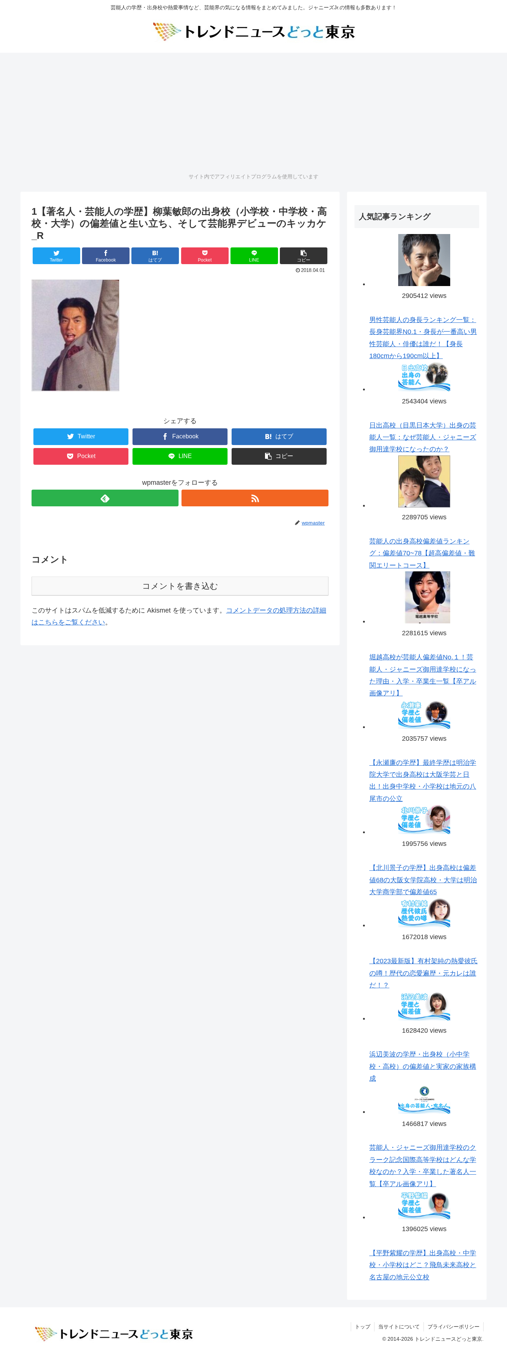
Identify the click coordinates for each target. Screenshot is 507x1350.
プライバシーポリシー (454, 1327)
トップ (362, 1327)
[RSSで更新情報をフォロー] (254, 498)
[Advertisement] (253, 111)
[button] (303, 255)
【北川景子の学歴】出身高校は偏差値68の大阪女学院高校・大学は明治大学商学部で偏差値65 (423, 880)
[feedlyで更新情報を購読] (105, 498)
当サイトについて (399, 1327)
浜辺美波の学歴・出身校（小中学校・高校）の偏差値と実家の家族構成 (422, 1066)
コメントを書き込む (180, 586)
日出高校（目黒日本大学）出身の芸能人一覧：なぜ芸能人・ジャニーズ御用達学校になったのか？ (422, 437)
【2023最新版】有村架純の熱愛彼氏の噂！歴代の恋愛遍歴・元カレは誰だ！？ (423, 973)
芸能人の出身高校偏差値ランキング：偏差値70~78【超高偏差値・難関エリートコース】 (422, 553)
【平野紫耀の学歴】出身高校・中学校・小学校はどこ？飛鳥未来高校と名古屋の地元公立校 (422, 1265)
